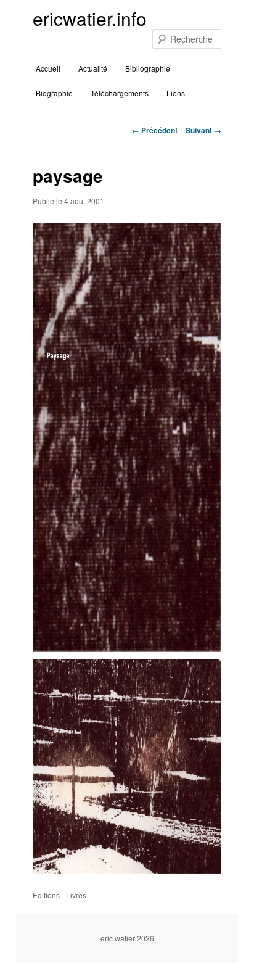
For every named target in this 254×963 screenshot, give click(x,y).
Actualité (92, 68)
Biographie (54, 93)
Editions (46, 895)
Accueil (48, 68)
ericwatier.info (90, 18)
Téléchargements (120, 93)
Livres (76, 895)
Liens (175, 93)
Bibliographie (147, 68)
